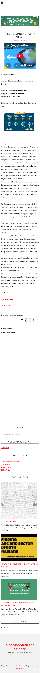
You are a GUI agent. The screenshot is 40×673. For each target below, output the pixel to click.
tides (21, 315)
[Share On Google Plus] (33, 320)
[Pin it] (37, 320)
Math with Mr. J (7, 467)
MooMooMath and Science (20, 647)
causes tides (8, 315)
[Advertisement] (20, 401)
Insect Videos (6, 305)
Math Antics (6, 470)
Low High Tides (7, 299)
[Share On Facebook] (29, 320)
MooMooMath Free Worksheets (10, 461)
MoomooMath (5, 464)
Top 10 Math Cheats (9, 521)
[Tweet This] (25, 320)
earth (15, 315)
